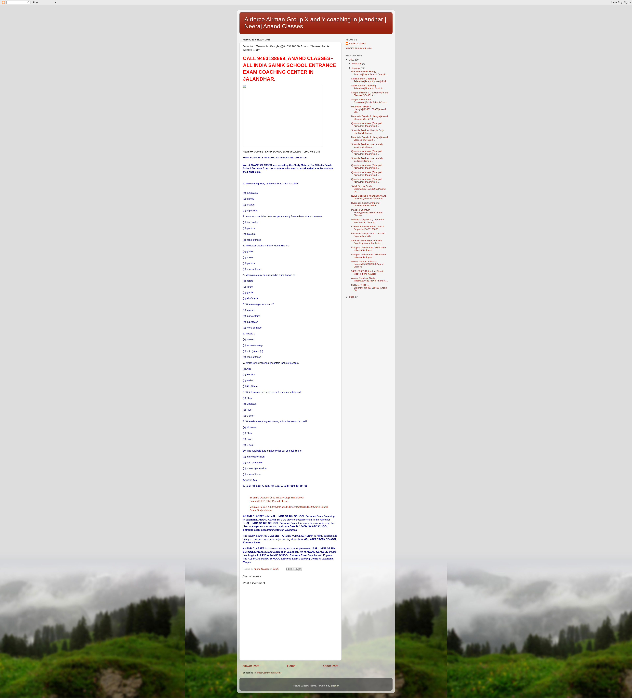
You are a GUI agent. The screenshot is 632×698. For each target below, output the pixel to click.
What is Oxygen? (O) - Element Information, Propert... (367, 220)
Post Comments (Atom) (269, 673)
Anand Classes (357, 43)
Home (291, 666)
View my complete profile (359, 48)
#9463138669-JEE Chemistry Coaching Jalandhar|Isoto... (366, 241)
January (356, 68)
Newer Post (251, 666)
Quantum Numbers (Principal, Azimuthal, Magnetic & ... (366, 124)
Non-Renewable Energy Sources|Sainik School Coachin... (369, 73)
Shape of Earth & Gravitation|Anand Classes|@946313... (369, 94)
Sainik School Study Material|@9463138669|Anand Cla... (368, 189)
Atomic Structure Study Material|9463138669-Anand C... (369, 279)
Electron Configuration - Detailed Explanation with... (368, 234)
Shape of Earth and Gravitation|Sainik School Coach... (370, 100)
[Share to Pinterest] (300, 569)
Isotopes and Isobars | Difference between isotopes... (368, 248)
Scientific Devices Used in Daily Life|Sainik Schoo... (367, 131)
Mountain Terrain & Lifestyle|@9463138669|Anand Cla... (368, 109)
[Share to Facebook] (297, 569)
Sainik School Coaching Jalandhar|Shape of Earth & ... (368, 86)
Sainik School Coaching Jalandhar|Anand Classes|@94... (369, 80)
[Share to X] (293, 569)
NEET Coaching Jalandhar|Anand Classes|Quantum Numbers (368, 197)
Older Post (330, 666)
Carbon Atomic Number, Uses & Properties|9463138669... (367, 227)
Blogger (335, 686)
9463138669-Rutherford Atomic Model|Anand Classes (367, 272)
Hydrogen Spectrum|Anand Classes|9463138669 (365, 204)
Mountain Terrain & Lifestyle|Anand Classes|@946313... (369, 117)
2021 (352, 60)
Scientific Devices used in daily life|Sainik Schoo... (367, 159)
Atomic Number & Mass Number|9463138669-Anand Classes (367, 264)
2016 (352, 297)
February (357, 63)
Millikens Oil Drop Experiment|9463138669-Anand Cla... (369, 288)
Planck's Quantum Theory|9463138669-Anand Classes (366, 212)
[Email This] (287, 569)
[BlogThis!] (290, 569)
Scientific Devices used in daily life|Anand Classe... (367, 145)
